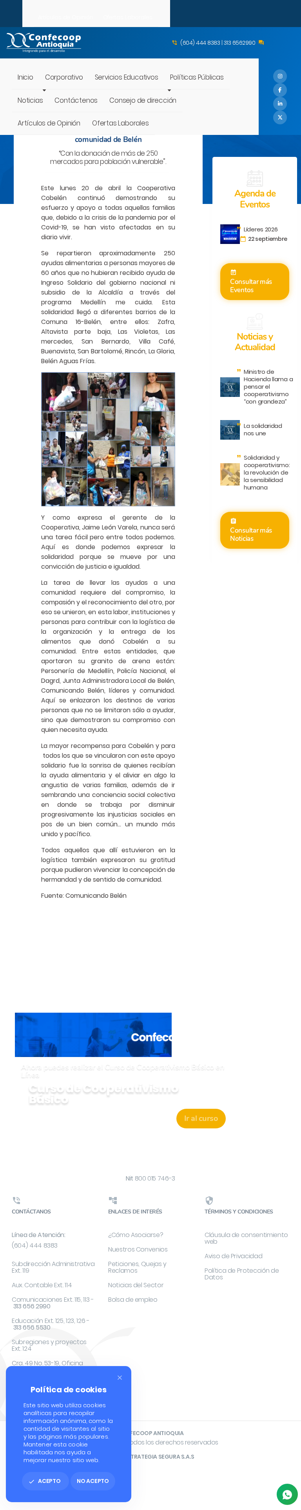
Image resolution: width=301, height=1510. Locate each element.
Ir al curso (201, 1118)
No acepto (93, 1481)
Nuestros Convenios (138, 1249)
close (119, 1377)
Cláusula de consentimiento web (246, 1238)
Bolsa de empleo (133, 1299)
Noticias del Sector (135, 1285)
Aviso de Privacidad (233, 1256)
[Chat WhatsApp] (287, 1494)
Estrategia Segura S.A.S (159, 1457)
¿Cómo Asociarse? (135, 1235)
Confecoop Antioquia (150, 1433)
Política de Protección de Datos (242, 1274)
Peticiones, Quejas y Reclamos (137, 1267)
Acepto (44, 1481)
